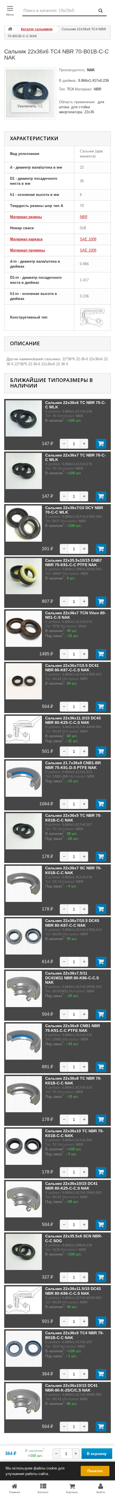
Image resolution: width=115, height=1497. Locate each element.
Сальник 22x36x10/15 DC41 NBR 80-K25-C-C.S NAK (71, 1185)
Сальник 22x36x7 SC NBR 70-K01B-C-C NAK (73, 870)
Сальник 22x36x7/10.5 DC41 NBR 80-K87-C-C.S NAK (72, 667)
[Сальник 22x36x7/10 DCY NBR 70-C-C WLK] (24, 523)
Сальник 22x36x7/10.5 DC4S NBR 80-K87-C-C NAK (72, 922)
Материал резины (26, 217)
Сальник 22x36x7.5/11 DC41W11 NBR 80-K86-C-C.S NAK (72, 978)
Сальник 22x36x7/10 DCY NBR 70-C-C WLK (74, 509)
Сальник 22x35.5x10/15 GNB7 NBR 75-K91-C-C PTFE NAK (73, 562)
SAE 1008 (88, 239)
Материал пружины (27, 250)
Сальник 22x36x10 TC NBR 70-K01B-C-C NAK (74, 1133)
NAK (90, 70)
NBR (83, 217)
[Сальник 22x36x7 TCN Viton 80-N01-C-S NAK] (24, 629)
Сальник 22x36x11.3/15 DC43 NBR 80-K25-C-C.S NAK (73, 720)
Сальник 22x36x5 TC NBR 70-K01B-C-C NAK (73, 817)
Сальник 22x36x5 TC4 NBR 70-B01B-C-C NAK (74, 1335)
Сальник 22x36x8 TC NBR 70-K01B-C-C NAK (73, 1080)
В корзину (97, 1453)
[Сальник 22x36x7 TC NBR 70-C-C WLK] (24, 471)
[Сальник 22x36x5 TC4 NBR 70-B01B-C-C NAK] (24, 1349)
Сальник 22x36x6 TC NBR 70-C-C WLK (75, 404)
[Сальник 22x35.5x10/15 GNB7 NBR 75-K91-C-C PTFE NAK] (24, 576)
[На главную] (10, 29)
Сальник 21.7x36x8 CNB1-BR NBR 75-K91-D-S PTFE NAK (73, 765)
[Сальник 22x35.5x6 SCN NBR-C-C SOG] (24, 1252)
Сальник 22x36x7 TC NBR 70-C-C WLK (75, 457)
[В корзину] (101, 444)
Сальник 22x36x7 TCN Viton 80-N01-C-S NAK (75, 615)
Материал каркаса (26, 239)
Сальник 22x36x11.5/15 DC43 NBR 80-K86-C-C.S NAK (73, 1290)
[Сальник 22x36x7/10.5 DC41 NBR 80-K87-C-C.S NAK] (24, 681)
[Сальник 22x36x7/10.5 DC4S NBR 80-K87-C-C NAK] (24, 936)
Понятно (95, 1471)
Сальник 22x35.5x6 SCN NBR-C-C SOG (73, 1238)
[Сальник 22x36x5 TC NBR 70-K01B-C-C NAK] (24, 831)
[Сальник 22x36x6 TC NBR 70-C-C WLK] (24, 418)
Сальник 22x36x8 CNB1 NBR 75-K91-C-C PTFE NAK (72, 1028)
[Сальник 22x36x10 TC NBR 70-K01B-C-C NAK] (24, 1147)
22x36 (89, 112)
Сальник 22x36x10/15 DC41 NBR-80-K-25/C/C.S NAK (71, 1387)
